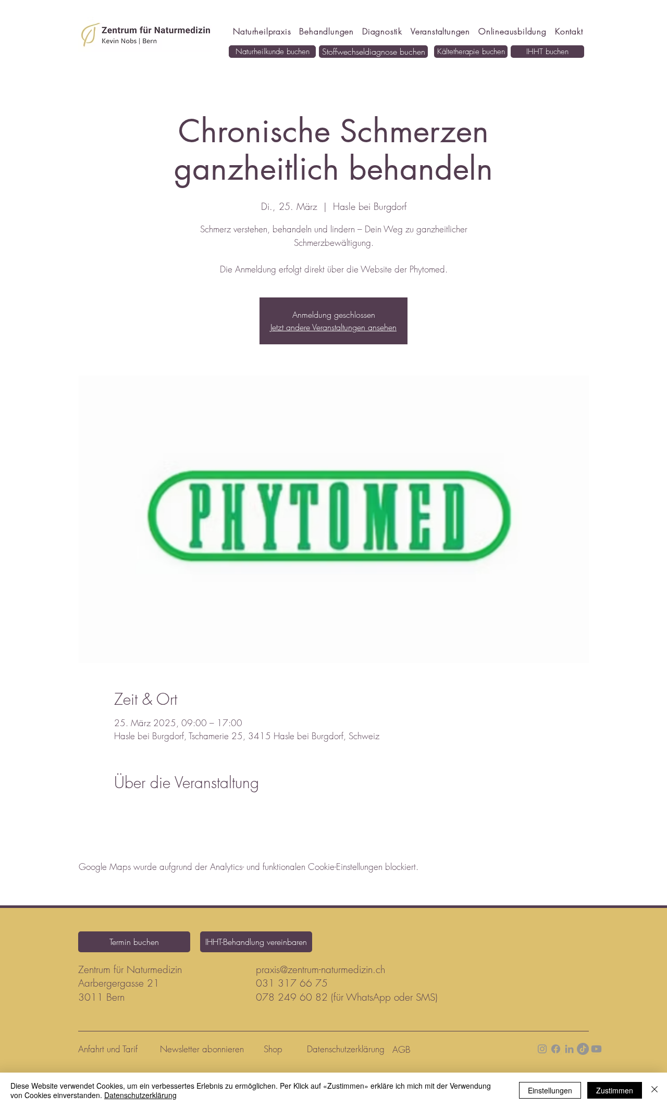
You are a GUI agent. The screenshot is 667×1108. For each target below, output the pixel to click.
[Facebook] (556, 1049)
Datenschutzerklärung (140, 1095)
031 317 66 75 (292, 983)
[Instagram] (542, 1049)
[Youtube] (596, 1049)
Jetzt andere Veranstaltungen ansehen (333, 327)
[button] (512, 31)
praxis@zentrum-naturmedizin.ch (320, 969)
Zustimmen (614, 1090)
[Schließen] (654, 1090)
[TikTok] (583, 1049)
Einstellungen (550, 1090)
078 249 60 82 (292, 997)
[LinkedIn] (569, 1049)
